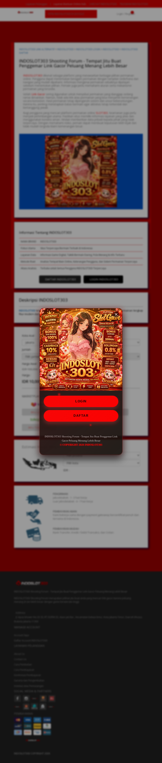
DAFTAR (81, 415)
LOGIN (81, 401)
